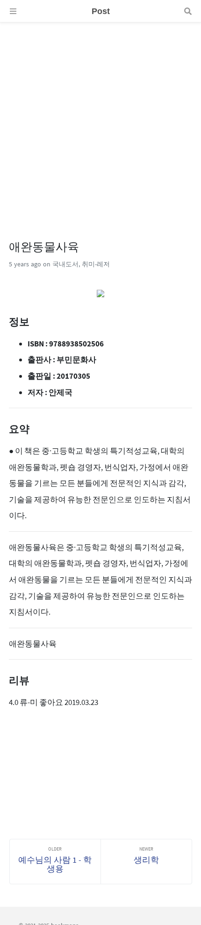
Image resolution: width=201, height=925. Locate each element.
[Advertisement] (100, 123)
